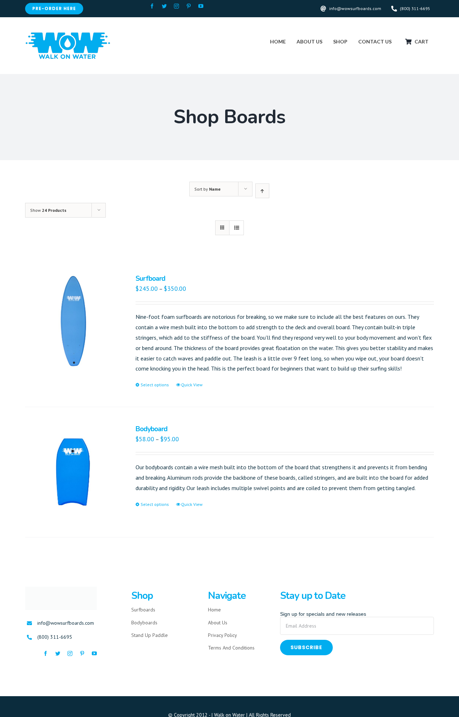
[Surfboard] (72, 322)
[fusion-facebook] (152, 6)
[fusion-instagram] (176, 6)
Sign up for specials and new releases (323, 614)
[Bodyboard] (72, 472)
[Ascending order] (262, 190)
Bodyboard (151, 429)
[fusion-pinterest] (188, 6)
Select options (155, 384)
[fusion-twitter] (164, 6)
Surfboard (150, 278)
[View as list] (236, 228)
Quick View (192, 384)
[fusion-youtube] (200, 6)
